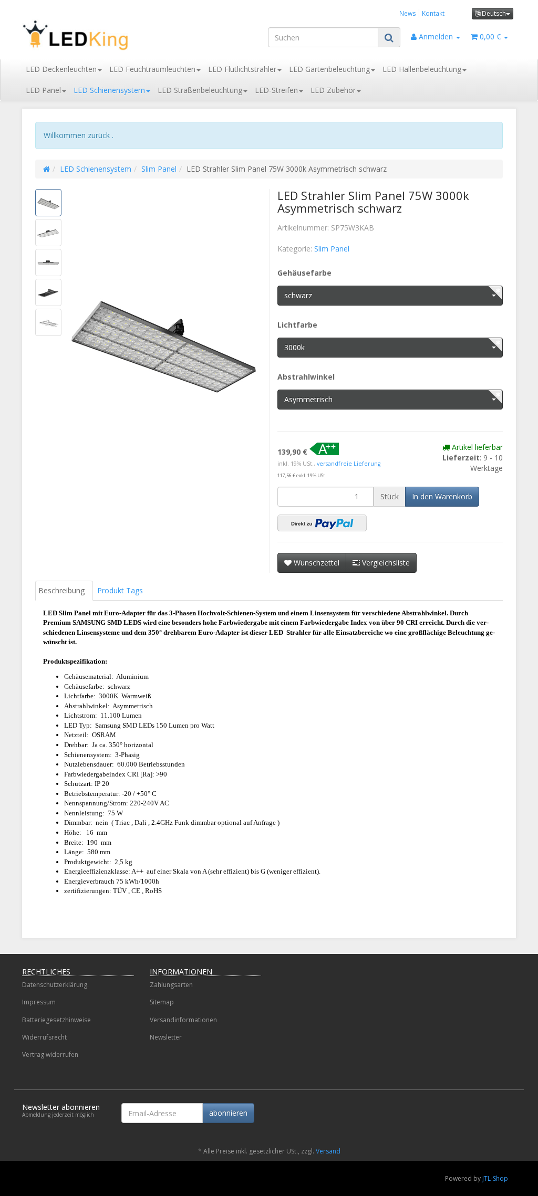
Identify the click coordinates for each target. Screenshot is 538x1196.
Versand (328, 1151)
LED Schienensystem (109, 90)
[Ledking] (99, 35)
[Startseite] (46, 169)
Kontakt (433, 13)
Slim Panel (159, 169)
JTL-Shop (495, 1178)
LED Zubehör (333, 90)
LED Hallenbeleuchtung (421, 69)
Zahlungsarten (171, 984)
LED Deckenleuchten (61, 69)
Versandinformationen (183, 1019)
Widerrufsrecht (44, 1037)
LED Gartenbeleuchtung (329, 69)
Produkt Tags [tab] (120, 590)
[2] (322, 523)
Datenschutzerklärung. (55, 984)
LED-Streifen (276, 90)
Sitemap (162, 1002)
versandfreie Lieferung (348, 463)
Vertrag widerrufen (50, 1054)
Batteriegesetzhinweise (56, 1019)
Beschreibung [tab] (61, 590)
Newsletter (166, 1037)
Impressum (39, 1002)
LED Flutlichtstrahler (242, 69)
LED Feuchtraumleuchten (152, 69)
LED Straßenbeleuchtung (200, 90)
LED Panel (43, 90)
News (407, 13)
